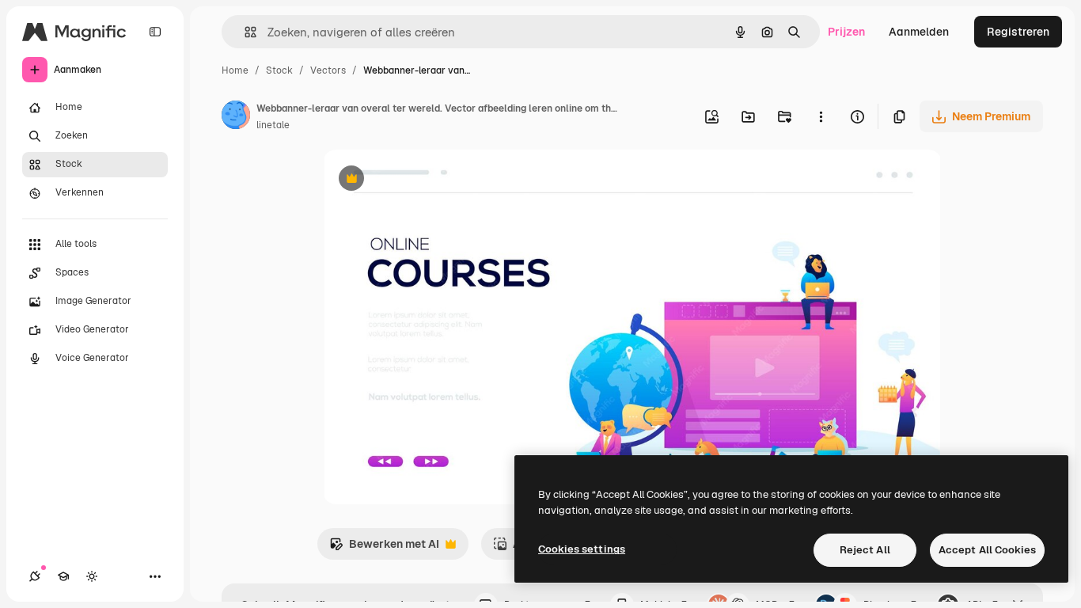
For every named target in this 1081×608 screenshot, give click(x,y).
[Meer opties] (820, 116)
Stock (279, 70)
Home (235, 70)
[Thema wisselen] (91, 576)
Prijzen (846, 32)
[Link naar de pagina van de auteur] (236, 117)
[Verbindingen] (34, 576)
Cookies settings (581, 549)
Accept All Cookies (987, 550)
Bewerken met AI (384, 548)
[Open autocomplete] (244, 32)
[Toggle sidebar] (155, 31)
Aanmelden (919, 32)
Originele (427, 180)
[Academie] (63, 576)
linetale (273, 125)
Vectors (328, 70)
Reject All (865, 550)
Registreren (1018, 32)
